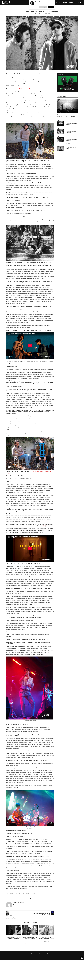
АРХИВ (71, 2)
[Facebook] (77, 2)
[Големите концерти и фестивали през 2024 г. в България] (60, 131)
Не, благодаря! (43, 7)
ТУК (44, 526)
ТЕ (59, 2)
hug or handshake (10, 893)
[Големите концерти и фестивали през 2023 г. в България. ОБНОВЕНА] (67, 106)
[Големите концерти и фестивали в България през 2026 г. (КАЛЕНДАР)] (60, 139)
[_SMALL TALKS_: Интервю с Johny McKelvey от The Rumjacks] (13, 930)
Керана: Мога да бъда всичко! (71, 147)
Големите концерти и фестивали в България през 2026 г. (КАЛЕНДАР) (71, 140)
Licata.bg (61, 155)
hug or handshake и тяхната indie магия (24, 88)
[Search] (82, 2)
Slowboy (28, 893)
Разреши (51, 7)
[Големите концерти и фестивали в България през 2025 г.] (60, 123)
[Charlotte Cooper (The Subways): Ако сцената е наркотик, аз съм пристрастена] (46, 930)
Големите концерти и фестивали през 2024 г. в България (71, 131)
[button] (8, 934)
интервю (33, 893)
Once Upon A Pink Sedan (20, 893)
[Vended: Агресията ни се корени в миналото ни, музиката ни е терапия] (30, 930)
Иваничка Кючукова (39, 13)
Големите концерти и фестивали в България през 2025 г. (71, 123)
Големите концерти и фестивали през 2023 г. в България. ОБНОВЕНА (67, 115)
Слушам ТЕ (65, 2)
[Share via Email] (30, 898)
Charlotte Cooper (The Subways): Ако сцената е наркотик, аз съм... (46, 938)
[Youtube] (80, 2)
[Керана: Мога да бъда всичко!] (60, 148)
